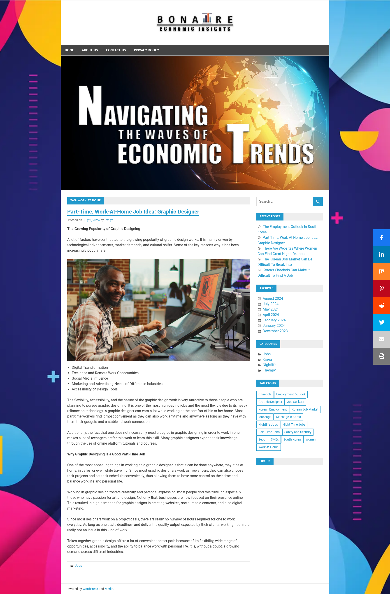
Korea (267, 359)
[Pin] (381, 288)
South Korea (292, 439)
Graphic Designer (270, 402)
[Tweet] (381, 322)
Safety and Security (297, 432)
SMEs (275, 439)
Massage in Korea (288, 417)
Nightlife (269, 365)
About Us (90, 50)
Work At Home (268, 447)
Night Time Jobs (294, 424)
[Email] (381, 339)
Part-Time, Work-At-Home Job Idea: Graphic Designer (133, 212)
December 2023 (275, 331)
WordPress (90, 589)
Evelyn (109, 220)
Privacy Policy (146, 50)
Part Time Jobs (269, 432)
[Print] (381, 356)
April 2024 (271, 315)
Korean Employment (272, 409)
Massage (264, 417)
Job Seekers (295, 402)
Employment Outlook (291, 394)
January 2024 (274, 325)
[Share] (381, 237)
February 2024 (274, 320)
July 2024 (271, 304)
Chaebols (265, 394)
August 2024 (273, 298)
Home (69, 50)
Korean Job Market (305, 409)
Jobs (78, 565)
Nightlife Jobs (268, 424)
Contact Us (116, 50)
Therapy (269, 370)
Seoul (262, 439)
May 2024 (271, 309)
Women (311, 439)
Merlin (109, 589)
